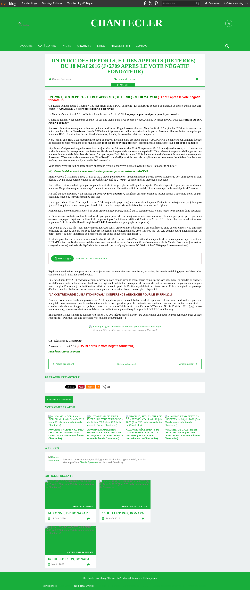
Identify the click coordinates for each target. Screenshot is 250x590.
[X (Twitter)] (150, 3)
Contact (142, 45)
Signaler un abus (131, 586)
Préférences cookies (196, 586)
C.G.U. (146, 586)
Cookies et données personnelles (168, 586)
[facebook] (145, 3)
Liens (101, 45)
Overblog (163, 578)
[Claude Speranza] (54, 462)
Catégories (47, 45)
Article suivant (187, 364)
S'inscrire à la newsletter (59, 399)
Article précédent (64, 364)
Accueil (26, 45)
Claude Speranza (89, 462)
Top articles (103, 586)
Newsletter (120, 45)
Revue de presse (127, 79)
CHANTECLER (127, 23)
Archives (84, 45)
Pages (66, 45)
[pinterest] (156, 3)
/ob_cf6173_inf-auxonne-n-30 (92, 258)
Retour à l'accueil (126, 364)
